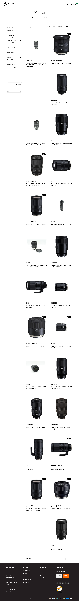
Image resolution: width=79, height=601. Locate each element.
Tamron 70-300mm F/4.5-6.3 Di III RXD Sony (60, 103)
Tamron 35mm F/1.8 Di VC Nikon (35, 346)
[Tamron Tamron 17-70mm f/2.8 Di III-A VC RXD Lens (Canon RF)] (61, 529)
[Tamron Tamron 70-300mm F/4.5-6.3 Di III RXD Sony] (61, 84)
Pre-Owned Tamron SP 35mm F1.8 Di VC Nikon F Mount (36, 387)
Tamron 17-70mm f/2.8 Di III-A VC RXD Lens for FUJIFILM (35, 184)
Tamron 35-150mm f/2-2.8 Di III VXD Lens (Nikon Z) (61, 428)
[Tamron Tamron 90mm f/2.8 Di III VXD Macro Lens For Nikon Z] (61, 124)
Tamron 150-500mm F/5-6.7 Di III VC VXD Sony (36, 306)
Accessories (11, 57)
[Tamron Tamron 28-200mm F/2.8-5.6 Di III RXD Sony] (61, 287)
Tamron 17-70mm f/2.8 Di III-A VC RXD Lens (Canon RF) (60, 548)
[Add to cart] (27, 71)
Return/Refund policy (11, 580)
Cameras (10, 30)
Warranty (10, 59)
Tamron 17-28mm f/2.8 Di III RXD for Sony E (61, 347)
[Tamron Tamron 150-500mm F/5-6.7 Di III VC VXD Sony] (36, 287)
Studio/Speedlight (12, 35)
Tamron (45, 17)
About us (8, 570)
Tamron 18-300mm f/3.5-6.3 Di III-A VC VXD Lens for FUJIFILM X (36, 225)
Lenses (10, 33)
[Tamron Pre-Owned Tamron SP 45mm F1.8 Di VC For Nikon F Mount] (36, 246)
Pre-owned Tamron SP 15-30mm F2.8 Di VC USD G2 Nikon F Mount (35, 144)
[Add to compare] (34, 71)
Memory (10, 55)
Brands (38, 17)
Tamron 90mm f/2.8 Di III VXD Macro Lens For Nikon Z (61, 144)
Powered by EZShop (26, 598)
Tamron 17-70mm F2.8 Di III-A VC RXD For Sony (61, 184)
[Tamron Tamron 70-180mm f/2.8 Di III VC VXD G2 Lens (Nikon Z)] (61, 368)
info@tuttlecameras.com (28, 573)
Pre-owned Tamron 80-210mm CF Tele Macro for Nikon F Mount (61, 225)
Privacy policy (9, 591)
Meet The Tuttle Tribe (11, 573)
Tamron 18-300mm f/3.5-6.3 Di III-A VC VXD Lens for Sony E (36, 509)
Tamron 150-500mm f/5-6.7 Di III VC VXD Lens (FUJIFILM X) (61, 468)
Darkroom (10, 42)
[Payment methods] (50, 598)
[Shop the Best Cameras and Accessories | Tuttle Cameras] (8, 3)
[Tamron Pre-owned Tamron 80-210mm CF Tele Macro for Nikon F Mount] (61, 206)
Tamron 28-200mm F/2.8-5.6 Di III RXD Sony (60, 306)
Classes (10, 62)
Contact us (8, 575)
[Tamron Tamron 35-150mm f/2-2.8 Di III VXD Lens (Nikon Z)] (61, 408)
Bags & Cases (11, 52)
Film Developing (11, 67)
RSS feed (42, 577)
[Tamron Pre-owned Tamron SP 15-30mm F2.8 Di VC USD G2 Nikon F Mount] (36, 124)
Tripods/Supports (12, 40)
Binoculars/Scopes (12, 47)
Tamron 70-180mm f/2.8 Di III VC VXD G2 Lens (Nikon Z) (61, 387)
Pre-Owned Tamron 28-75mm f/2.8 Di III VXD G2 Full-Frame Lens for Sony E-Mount (36, 65)
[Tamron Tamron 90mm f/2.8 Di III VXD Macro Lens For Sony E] (61, 246)
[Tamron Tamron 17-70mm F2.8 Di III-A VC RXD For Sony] (61, 165)
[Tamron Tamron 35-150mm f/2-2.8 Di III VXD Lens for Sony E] (36, 408)
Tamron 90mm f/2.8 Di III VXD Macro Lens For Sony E (61, 265)
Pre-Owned (11, 37)
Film (9, 45)
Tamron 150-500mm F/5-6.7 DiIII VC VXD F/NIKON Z (36, 468)
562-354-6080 (26, 570)
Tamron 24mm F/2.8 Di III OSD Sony (61, 508)
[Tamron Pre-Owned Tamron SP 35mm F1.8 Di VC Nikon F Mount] (36, 368)
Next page (68, 559)
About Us (42, 570)
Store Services (11, 64)
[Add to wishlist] (31, 71)
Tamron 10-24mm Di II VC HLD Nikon (61, 63)
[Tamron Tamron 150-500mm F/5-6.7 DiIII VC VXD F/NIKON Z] (36, 449)
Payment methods (10, 577)
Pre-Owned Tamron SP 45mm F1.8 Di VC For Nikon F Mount (36, 265)
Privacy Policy (43, 573)
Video (9, 50)
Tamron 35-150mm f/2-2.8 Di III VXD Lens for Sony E (36, 428)
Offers (41, 575)
